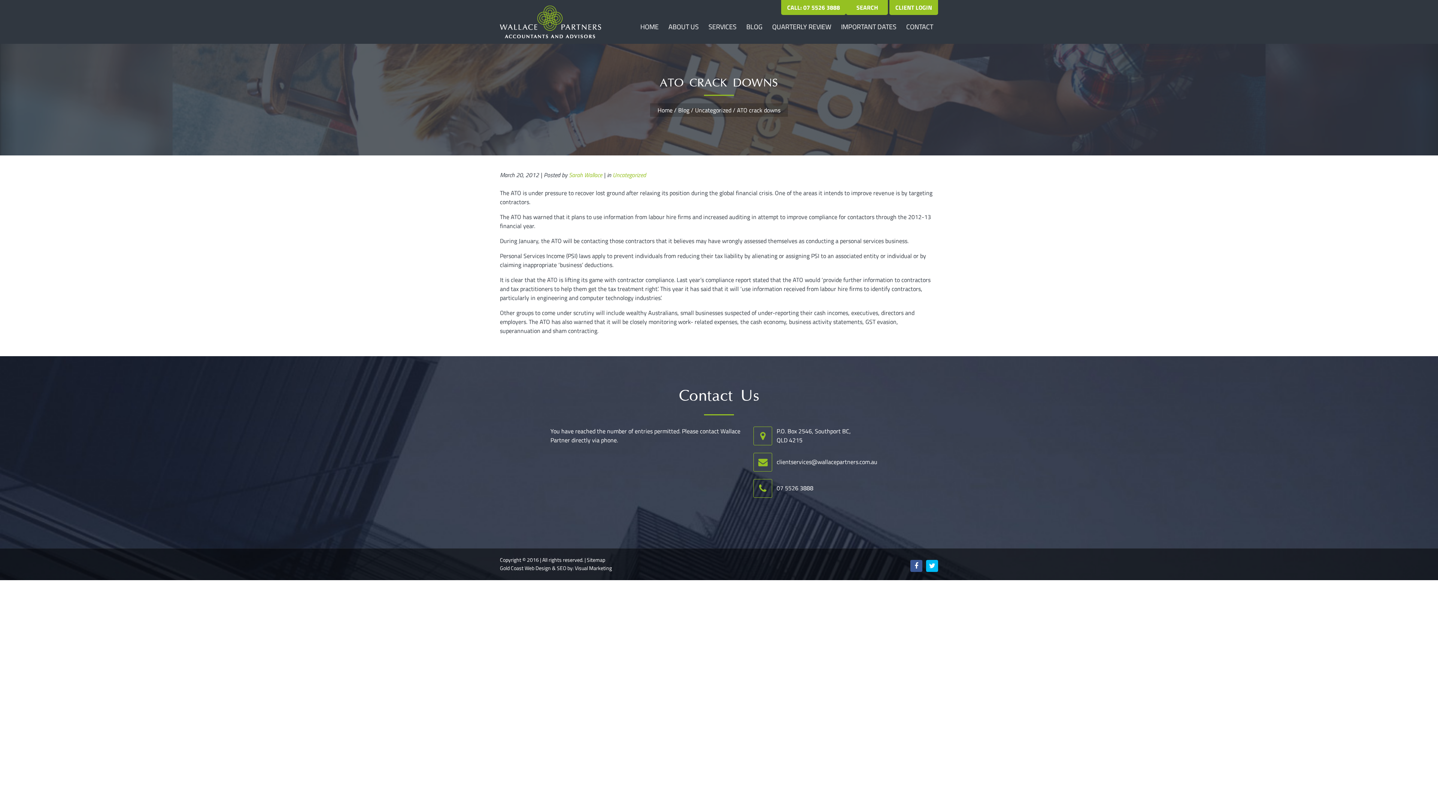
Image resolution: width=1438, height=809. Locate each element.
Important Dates (869, 27)
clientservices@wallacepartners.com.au (827, 461)
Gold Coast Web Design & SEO (533, 568)
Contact (919, 27)
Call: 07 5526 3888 (813, 7)
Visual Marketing (593, 568)
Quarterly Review (801, 27)
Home (649, 27)
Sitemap (596, 560)
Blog (754, 27)
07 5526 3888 (795, 488)
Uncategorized (713, 110)
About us (683, 27)
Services (723, 27)
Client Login (913, 7)
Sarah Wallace (585, 174)
